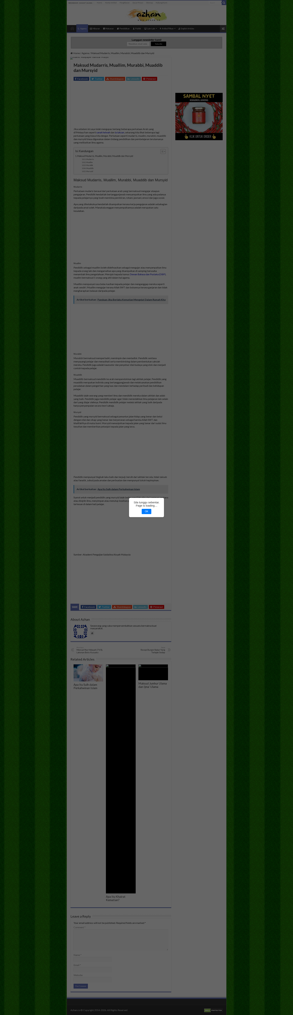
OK (146, 511)
